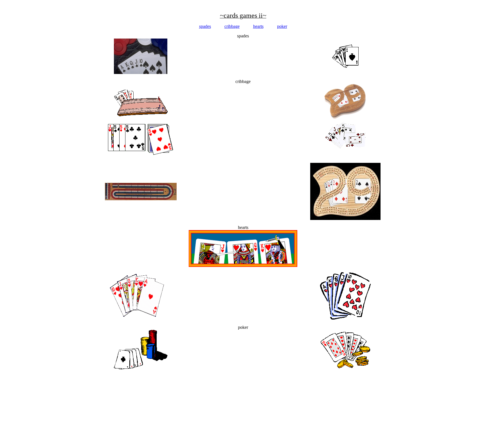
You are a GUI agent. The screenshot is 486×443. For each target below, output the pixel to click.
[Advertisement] (104, 2)
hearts (258, 26)
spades (205, 26)
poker (282, 26)
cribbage (232, 26)
